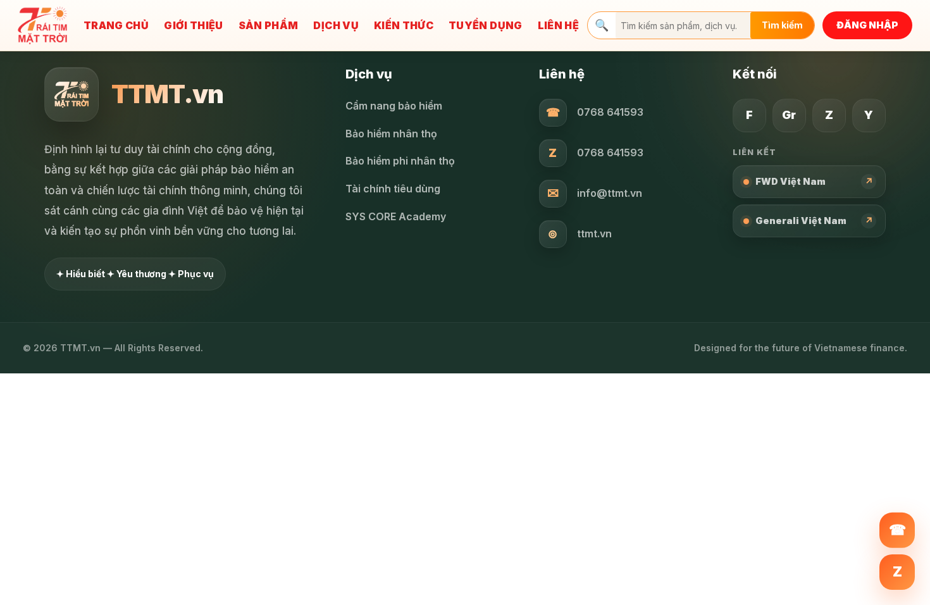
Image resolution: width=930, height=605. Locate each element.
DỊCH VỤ (335, 25)
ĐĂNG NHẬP (867, 25)
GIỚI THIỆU (193, 25)
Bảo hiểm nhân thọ (391, 133)
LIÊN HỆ (558, 25)
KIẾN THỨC (403, 25)
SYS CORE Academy (395, 216)
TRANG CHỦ (116, 25)
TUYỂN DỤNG (486, 25)
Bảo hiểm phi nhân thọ (400, 160)
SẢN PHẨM (269, 25)
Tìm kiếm (782, 25)
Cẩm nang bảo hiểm (393, 105)
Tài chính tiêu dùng (392, 188)
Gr (789, 115)
